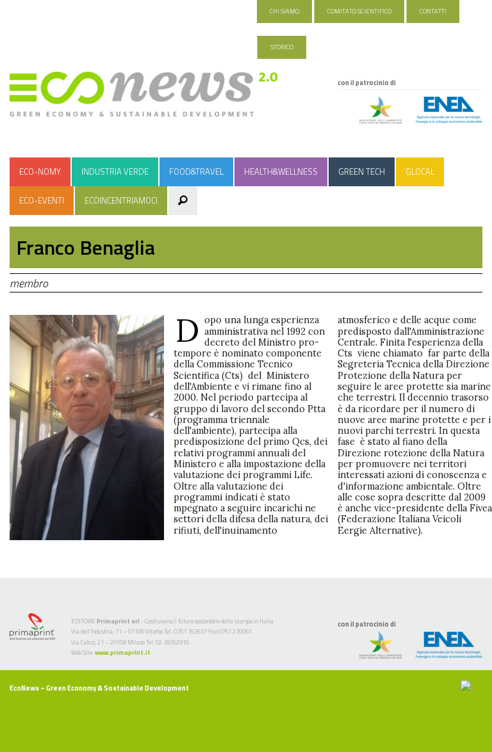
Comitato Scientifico (359, 11)
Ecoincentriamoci (121, 200)
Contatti (433, 11)
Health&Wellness (281, 171)
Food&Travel (196, 171)
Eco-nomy (40, 171)
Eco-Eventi (41, 200)
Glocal (420, 171)
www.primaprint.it (123, 652)
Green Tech (361, 171)
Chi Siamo (284, 11)
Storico (281, 47)
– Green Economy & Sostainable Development (99, 688)
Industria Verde (115, 171)
